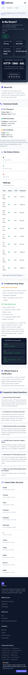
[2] (12, 77)
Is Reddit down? (5, 655)
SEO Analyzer (4, 606)
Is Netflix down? (14, 655)
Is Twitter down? (5, 652)
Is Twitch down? (5, 659)
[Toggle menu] (25, 2)
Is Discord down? (15, 657)
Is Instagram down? (16, 650)
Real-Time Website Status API (9, 621)
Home (3, 7)
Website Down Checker (7, 601)
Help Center (4, 618)
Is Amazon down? (5, 657)
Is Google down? (5, 648)
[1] (9, 77)
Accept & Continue (21, 671)
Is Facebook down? (6, 650)
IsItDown (9, 3)
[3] (14, 77)
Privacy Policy (4, 638)
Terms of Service (5, 635)
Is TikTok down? (14, 652)
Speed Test (4, 604)
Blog (2, 615)
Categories (9, 7)
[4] (16, 77)
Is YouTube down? (15, 648)
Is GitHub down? (14, 659)
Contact (3, 632)
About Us (3, 630)
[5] (19, 77)
